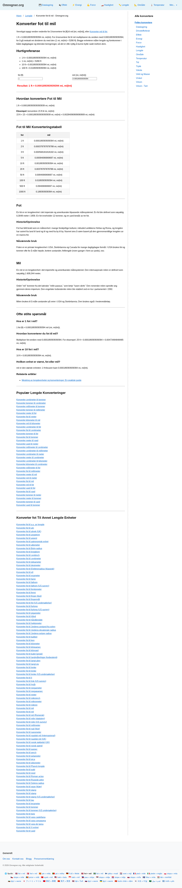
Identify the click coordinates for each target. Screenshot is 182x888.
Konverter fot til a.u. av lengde (30, 524)
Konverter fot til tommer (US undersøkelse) (36, 810)
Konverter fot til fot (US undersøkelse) (34, 603)
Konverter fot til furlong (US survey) (32, 609)
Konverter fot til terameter (28, 803)
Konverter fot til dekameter (28, 562)
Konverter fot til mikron (26, 705)
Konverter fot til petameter (28, 756)
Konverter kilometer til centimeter (31, 464)
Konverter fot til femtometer (29, 589)
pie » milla (46, 874)
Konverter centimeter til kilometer (31, 461)
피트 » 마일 (142, 881)
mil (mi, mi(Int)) (79, 75)
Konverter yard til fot (25, 488)
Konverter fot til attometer (28, 545)
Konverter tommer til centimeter (31, 403)
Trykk (138, 66)
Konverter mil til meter (26, 478)
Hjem (18, 16)
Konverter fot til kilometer (28, 644)
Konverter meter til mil (26, 474)
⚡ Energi (77, 5)
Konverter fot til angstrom (28, 535)
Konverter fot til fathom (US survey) (32, 586)
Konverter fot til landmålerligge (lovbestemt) (36, 657)
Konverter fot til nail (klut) (28, 729)
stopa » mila (172, 874)
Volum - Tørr (142, 86)
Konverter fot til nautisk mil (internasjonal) (35, 735)
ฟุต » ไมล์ (79, 881)
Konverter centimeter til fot (28, 427)
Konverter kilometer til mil (28, 420)
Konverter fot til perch (26, 752)
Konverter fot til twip (25, 814)
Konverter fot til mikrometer (29, 701)
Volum (139, 82)
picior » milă (34, 877)
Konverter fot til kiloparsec (28, 647)
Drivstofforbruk (143, 31)
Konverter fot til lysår (26, 684)
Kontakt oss (17, 859)
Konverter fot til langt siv (27, 664)
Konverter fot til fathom (26, 582)
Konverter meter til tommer (28, 498)
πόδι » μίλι (169, 881)
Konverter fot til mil (25, 481)
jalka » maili (113, 874)
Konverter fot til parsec (26, 749)
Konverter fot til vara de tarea (29, 824)
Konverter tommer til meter (28, 495)
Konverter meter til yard (27, 440)
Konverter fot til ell (24, 572)
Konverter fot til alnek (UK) (28, 531)
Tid (137, 62)
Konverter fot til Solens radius (30, 783)
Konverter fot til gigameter (28, 613)
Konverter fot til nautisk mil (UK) (31, 739)
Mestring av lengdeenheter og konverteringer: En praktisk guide (51, 380)
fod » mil (33, 874)
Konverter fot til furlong (27, 606)
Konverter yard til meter (27, 444)
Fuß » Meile (74, 874)
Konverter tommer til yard (28, 502)
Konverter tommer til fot (27, 434)
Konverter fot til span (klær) (29, 786)
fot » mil (21, 874)
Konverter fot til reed (25, 773)
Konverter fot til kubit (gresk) (29, 654)
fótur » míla (150, 877)
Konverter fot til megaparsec (29, 691)
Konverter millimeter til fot (28, 468)
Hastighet (140, 46)
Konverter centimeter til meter (30, 454)
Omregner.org (13, 5)
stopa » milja (104, 877)
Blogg (29, 859)
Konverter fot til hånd (26, 616)
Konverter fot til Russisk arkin (30, 780)
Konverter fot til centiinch (28, 555)
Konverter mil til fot (98, 31)
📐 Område (139, 5)
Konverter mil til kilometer (28, 423)
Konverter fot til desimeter (28, 565)
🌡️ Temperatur (157, 5)
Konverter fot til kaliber (26, 637)
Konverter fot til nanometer (28, 732)
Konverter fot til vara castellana (30, 817)
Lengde (28, 16)
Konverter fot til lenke (26, 667)
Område (140, 54)
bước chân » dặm (125, 881)
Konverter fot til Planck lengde (30, 766)
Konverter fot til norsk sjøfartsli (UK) (33, 742)
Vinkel (139, 78)
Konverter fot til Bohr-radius (29, 548)
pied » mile (140, 874)
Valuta (139, 70)
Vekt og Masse (143, 74)
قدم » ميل (156, 881)
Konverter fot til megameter (29, 688)
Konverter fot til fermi (26, 592)
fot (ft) (20, 75)
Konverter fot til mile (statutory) (30, 718)
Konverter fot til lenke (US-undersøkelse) (35, 674)
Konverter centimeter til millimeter (32, 451)
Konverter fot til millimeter (28, 471)
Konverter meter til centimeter (30, 457)
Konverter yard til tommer (28, 505)
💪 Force (91, 5)
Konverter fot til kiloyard (27, 650)
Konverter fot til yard (25, 491)
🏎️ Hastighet (107, 5)
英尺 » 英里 (65, 881)
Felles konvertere (143, 22)
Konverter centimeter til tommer (31, 400)
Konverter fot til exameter (28, 575)
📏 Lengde (124, 5)
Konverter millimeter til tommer (30, 406)
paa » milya (89, 877)
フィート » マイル (33, 881)
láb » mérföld (165, 877)
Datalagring (141, 27)
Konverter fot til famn (26, 579)
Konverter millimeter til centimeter (32, 447)
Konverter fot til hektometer (29, 623)
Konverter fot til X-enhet (27, 827)
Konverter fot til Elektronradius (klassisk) (35, 569)
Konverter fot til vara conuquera (31, 821)
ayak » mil (48, 877)
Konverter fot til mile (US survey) (31, 722)
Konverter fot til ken (25, 640)
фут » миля (93, 881)
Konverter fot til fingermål (28, 599)
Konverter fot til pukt (25, 769)
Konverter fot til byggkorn (28, 552)
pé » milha (59, 874)
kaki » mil (76, 877)
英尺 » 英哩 (51, 881)
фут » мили (16, 881)
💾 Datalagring (46, 5)
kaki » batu (62, 877)
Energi (139, 38)
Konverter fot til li (24, 678)
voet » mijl (127, 874)
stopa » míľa (135, 877)
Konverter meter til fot (26, 413)
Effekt (138, 35)
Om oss (6, 859)
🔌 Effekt (62, 5)
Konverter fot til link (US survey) (31, 681)
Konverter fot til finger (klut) (29, 596)
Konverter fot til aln (25, 528)
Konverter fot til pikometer (28, 763)
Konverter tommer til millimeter (30, 410)
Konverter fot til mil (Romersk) (30, 715)
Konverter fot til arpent (26, 538)
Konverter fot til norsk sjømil (29, 746)
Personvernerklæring (44, 859)
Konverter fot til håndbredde (29, 620)
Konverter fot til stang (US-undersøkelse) (35, 797)
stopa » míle (19, 877)
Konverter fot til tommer (27, 437)
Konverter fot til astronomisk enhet (32, 541)
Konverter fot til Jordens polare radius (34, 633)
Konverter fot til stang (26, 790)
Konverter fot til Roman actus (30, 776)
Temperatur (141, 58)
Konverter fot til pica (25, 759)
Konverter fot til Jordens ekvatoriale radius (36, 630)
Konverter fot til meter (26, 417)
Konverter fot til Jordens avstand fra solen (35, 627)
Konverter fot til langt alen (28, 661)
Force (138, 42)
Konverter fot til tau (25, 800)
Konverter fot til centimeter (28, 430)
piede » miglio (156, 874)
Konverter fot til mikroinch (28, 698)
